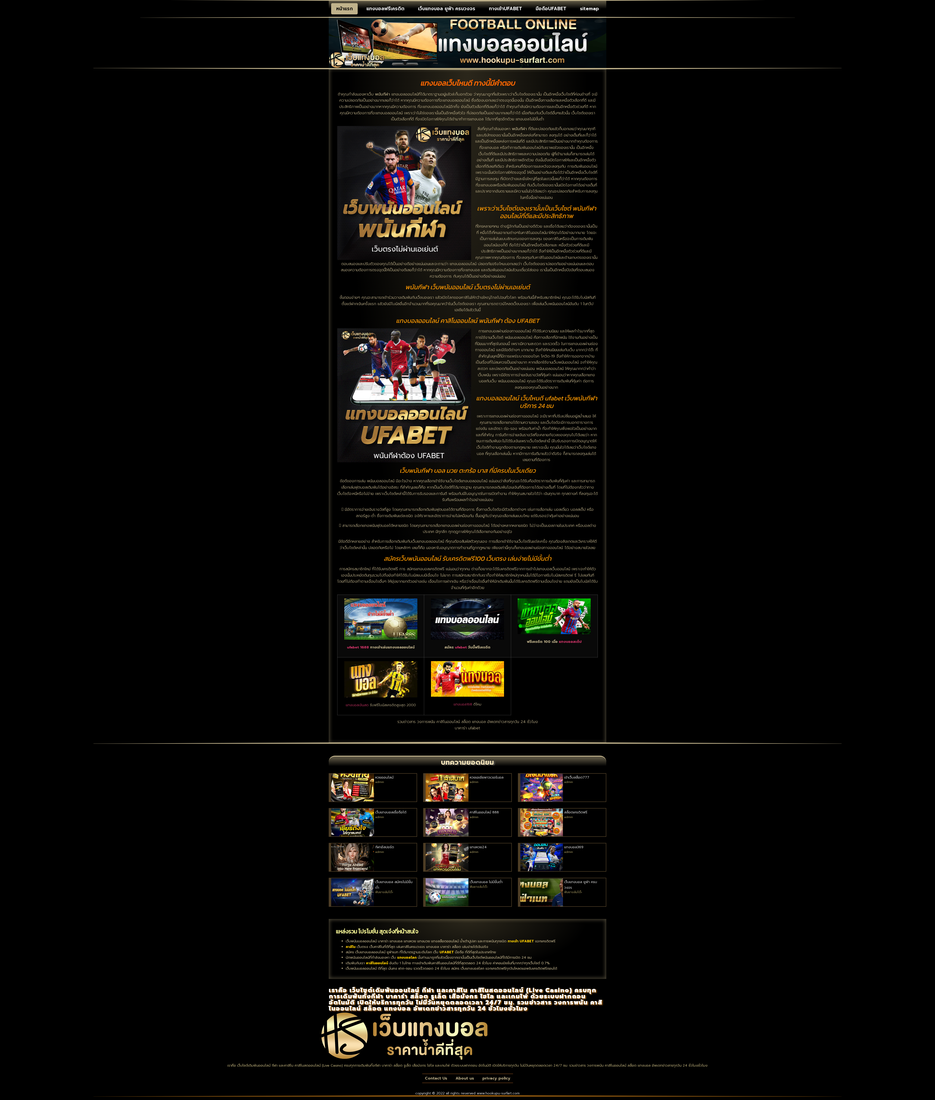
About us (465, 1078)
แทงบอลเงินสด (357, 705)
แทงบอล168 (463, 704)
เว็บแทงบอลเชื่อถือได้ (390, 812)
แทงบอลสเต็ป (570, 641)
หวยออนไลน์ (384, 777)
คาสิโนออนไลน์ (377, 963)
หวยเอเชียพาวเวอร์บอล (487, 777)
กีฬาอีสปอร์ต (384, 847)
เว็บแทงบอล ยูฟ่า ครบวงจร (446, 8)
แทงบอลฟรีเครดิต (385, 8)
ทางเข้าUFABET (505, 8)
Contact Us (436, 1078)
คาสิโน (350, 946)
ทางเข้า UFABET (521, 941)
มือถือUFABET (551, 8)
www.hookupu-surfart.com (498, 1093)
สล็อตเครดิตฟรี (575, 812)
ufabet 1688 (358, 647)
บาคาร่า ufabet (467, 728)
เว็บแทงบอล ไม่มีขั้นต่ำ (486, 882)
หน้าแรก (344, 8)
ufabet (461, 647)
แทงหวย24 (478, 847)
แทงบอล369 (573, 847)
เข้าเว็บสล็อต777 (576, 777)
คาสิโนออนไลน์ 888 (484, 812)
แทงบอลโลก (407, 957)
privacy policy (496, 1078)
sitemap (589, 8)
